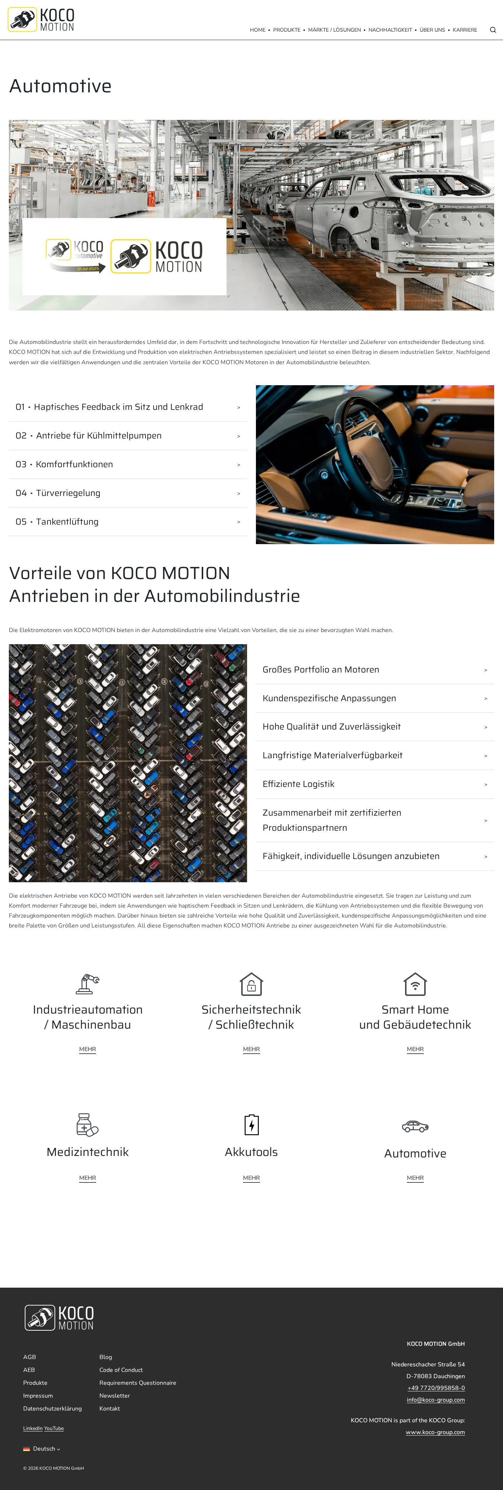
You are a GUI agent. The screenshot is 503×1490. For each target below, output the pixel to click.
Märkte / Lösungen (334, 29)
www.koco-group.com (435, 1432)
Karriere (465, 29)
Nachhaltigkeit (390, 29)
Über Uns (432, 29)
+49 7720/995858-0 (436, 1388)
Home (257, 29)
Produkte (286, 29)
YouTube (54, 1428)
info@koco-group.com (436, 1400)
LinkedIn (33, 1428)
